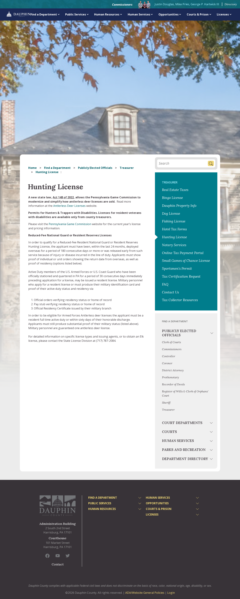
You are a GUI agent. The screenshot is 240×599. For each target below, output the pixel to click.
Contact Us (170, 292)
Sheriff (166, 402)
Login (171, 593)
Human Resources (106, 14)
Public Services (75, 14)
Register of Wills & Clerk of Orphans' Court (185, 393)
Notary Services (174, 245)
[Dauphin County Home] (57, 505)
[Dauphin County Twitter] (68, 555)
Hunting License (175, 237)
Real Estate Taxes (175, 190)
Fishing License (173, 221)
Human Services (139, 14)
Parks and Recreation (184, 449)
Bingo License (172, 198)
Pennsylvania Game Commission (70, 224)
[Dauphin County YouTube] (58, 555)
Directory (231, 4)
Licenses (223, 14)
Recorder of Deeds (173, 384)
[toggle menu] (212, 334)
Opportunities (168, 14)
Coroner (167, 363)
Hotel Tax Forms (174, 229)
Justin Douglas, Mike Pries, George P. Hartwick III (187, 4)
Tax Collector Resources (180, 300)
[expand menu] (59, 14)
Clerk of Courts (171, 342)
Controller (168, 356)
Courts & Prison (198, 14)
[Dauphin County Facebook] (47, 555)
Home (32, 168)
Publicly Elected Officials (95, 168)
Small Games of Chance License (186, 260)
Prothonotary (170, 377)
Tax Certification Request (181, 276)
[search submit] (211, 163)
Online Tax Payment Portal (182, 253)
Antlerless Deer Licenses (69, 206)
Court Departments (182, 422)
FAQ (165, 284)
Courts (169, 431)
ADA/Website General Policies (144, 593)
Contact (58, 564)
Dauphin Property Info (179, 205)
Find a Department (43, 14)
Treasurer (127, 168)
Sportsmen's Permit (177, 268)
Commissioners (122, 5)
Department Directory (185, 458)
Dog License (171, 213)
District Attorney (173, 370)
